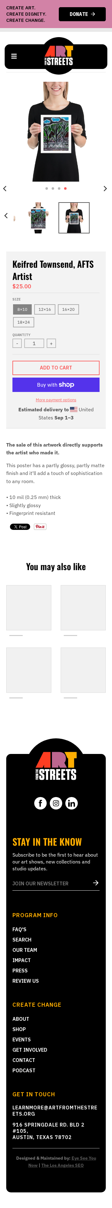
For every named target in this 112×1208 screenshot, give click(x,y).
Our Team (24, 950)
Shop (19, 1029)
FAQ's (19, 929)
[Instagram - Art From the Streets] (56, 803)
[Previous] (7, 215)
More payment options (56, 400)
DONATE (79, 14)
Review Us (25, 981)
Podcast (23, 1070)
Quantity (21, 335)
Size (16, 299)
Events (21, 1039)
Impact (21, 960)
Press (20, 970)
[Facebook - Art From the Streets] (40, 803)
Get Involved (29, 1050)
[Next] (105, 188)
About (20, 1019)
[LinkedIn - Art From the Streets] (71, 803)
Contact (23, 1060)
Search (21, 940)
